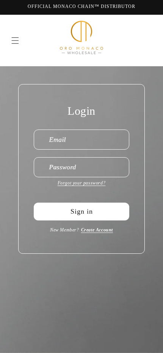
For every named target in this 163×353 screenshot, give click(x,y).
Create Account (97, 230)
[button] (15, 40)
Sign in (82, 211)
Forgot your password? (82, 183)
